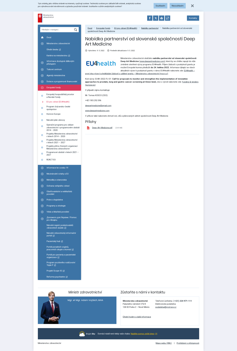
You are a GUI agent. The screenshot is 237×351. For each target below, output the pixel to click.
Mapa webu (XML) (164, 343)
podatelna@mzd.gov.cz (165, 307)
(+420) (182, 301)
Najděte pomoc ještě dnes (142, 333)
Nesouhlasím (178, 6)
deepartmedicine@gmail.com (98, 105)
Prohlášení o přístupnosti (188, 343)
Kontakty (193, 18)
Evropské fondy (103, 28)
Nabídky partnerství (149, 28)
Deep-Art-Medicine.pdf (102, 127)
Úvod (90, 28)
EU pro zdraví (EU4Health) (125, 28)
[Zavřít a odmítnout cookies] (192, 5)
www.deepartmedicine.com (152, 61)
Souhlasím (160, 6)
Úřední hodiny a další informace (137, 317)
